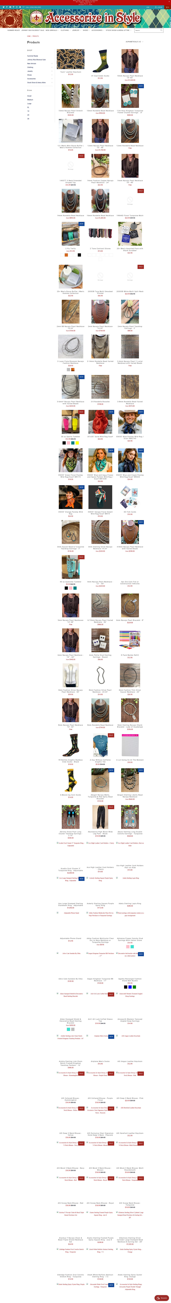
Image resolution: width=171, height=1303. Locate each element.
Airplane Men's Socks (100, 1046)
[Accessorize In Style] (85, 18)
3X (28, 119)
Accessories (97, 30)
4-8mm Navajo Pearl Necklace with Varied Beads (130, 532)
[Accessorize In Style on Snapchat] (20, 7)
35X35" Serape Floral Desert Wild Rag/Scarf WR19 (100, 497)
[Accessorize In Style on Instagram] (17, 7)
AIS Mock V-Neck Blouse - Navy (71, 1153)
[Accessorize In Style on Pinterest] (13, 7)
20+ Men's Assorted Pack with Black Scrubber (130, 234)
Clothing (65, 30)
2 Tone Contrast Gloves (100, 234)
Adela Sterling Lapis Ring (130, 889)
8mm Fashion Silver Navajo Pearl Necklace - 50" (71, 675)
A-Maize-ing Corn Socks (71, 780)
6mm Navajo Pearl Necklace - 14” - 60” (71, 640)
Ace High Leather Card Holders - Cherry (100, 853)
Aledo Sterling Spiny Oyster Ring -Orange (130, 1260)
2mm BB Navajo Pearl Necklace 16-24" (71, 312)
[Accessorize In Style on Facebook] (7, 7)
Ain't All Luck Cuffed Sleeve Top (100, 1004)
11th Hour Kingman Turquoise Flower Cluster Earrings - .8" (130, 96)
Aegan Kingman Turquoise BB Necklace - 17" (100, 964)
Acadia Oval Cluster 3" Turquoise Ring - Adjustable (71, 854)
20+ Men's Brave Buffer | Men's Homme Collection (71, 277)
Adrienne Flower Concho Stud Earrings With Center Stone (130, 923)
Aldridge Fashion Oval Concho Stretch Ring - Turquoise (71, 1260)
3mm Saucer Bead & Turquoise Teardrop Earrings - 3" (71, 532)
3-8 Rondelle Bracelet (100, 387)
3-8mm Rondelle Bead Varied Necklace (130, 387)
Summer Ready (14, 30)
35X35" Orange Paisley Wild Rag (71, 497)
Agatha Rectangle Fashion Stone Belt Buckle (130, 964)
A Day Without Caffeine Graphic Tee (100, 745)
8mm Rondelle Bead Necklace (100, 710)
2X (28, 115)
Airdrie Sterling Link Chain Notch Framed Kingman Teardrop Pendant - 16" (71, 1046)
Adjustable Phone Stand (71, 923)
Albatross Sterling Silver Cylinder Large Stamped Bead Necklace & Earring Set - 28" (130, 1223)
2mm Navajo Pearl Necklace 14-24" (100, 312)
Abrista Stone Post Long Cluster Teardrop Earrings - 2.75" (71, 817)
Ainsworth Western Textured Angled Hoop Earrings (130, 1004)
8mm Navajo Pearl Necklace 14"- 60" (71, 710)
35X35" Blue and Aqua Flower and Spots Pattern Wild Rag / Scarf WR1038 (100, 460)
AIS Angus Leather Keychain (130, 1046)
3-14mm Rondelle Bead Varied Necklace (100, 346)
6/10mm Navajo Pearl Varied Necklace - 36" (100, 605)
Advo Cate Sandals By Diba (71, 964)
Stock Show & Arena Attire (118, 30)
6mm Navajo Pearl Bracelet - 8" (130, 605)
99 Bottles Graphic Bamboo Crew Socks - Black (71, 745)
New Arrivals (52, 30)
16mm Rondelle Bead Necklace (100, 201)
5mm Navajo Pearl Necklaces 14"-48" (71, 605)
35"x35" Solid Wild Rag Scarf (100, 422)
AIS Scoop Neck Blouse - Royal (100, 1188)
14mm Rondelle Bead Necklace (71, 201)
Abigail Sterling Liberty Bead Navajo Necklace (130, 780)
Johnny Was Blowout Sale (32, 30)
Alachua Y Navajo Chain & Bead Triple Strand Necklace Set (71, 1223)
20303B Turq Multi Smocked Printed (100, 277)
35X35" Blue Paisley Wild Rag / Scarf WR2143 (130, 422)
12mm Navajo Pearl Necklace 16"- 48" (100, 131)
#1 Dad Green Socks (100, 61)
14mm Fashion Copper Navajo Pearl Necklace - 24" (100, 166)
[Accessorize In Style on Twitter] (3, 7)
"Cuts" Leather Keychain (71, 59)
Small (29, 96)
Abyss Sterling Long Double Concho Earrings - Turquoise (130, 817)
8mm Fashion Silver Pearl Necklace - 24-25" (100, 675)
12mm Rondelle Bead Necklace (130, 131)
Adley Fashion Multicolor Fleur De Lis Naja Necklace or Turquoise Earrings (100, 923)
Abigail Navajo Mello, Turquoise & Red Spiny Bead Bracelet (100, 780)
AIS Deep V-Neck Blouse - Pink (130, 1083)
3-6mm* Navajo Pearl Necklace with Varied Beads (71, 387)
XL (28, 107)
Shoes (86, 30)
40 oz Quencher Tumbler (71, 567)
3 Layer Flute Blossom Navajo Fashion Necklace (71, 346)
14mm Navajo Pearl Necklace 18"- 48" (130, 166)
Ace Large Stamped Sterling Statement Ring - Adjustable (71, 889)
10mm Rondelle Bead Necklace (100, 96)
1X (28, 111)
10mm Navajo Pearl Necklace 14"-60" (130, 61)
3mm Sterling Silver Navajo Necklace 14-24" (100, 532)
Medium (30, 100)
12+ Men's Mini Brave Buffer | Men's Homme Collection (71, 131)
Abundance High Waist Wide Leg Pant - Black (100, 817)
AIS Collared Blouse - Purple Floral (100, 1083)
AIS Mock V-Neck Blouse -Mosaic (100, 1153)
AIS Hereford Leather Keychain (130, 1118)
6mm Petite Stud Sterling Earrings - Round (100, 640)
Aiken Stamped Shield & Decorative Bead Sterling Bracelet (71, 1004)
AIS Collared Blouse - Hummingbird (71, 1083)
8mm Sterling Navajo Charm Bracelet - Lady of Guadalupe (130, 710)
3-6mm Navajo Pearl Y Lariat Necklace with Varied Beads (130, 346)
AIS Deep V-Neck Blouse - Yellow (71, 1118)
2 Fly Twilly (71, 234)
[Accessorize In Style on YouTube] (10, 7)
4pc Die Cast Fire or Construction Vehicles (130, 567)
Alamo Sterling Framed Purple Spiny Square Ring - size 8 (100, 1223)
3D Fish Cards (130, 497)
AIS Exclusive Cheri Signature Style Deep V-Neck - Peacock (100, 1118)
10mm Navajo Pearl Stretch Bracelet (71, 96)
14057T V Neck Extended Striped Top (71, 166)
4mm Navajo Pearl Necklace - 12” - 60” (100, 567)
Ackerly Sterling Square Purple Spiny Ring (100, 889)
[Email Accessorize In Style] (23, 7)
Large (29, 104)
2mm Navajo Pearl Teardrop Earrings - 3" (130, 312)
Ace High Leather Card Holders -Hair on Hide (130, 852)
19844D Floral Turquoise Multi (130, 201)
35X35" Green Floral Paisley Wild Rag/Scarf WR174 (71, 460)
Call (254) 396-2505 (33, 7)
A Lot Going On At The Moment (130, 745)
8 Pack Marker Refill (130, 640)
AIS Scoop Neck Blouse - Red (71, 1188)
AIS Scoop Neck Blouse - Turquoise (130, 1188)
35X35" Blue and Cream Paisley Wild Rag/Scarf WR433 (130, 460)
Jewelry (76, 30)
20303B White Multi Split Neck (130, 277)
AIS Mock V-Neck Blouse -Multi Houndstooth (130, 1153)
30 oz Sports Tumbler (71, 422)
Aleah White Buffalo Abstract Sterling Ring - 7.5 (100, 1260)
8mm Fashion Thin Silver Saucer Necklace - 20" (130, 675)
